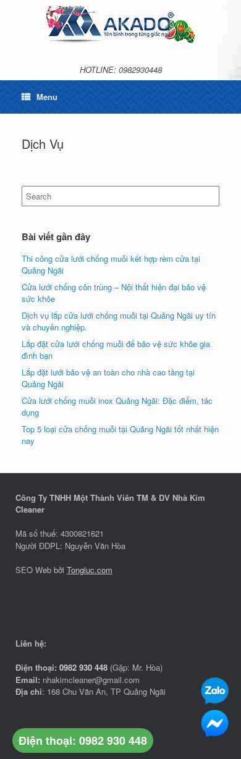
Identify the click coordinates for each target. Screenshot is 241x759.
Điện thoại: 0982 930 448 (83, 740)
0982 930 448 (83, 667)
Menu (46, 97)
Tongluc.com (89, 570)
